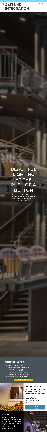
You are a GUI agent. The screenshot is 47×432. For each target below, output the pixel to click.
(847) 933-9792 (5, 1)
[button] (39, 4)
